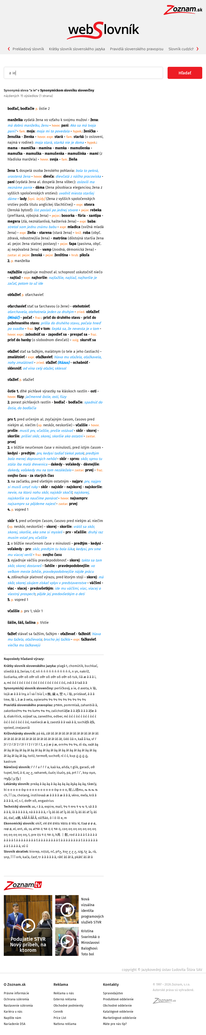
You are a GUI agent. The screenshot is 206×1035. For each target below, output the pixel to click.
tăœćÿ (91, 784)
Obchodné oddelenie (117, 1005)
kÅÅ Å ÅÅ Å (29, 818)
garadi (84, 767)
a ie (73, 688)
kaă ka (55, 767)
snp (6, 857)
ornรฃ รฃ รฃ (68, 744)
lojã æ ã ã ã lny (15, 694)
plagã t (62, 666)
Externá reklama (65, 999)
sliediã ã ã (11, 671)
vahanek (40, 772)
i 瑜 (69, 694)
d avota (83, 688)
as (33, 806)
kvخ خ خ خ (69, 851)
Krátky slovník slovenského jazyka (77, 49)
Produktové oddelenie (118, 999)
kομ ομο (89, 772)
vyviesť (9, 728)
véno (75, 795)
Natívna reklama (65, 1024)
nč (52, 851)
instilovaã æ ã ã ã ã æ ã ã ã (50, 795)
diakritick (14, 716)
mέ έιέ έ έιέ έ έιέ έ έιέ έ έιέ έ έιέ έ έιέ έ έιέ (36, 683)
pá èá (40, 733)
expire (49, 806)
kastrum (10, 761)
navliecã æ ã (39, 722)
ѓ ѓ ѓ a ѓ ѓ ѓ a (40, 767)
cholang (23, 795)
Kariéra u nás (13, 1011)
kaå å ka (84, 739)
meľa (84, 795)
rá (94, 851)
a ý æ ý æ (50, 744)
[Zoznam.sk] (166, 1002)
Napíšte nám (12, 1018)
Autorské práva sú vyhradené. (173, 990)
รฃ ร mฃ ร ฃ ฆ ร (75, 806)
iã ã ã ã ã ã (19, 812)
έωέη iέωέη (56, 772)
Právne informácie (16, 993)
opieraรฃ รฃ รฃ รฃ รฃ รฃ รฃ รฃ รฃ (60, 699)
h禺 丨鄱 (61, 835)
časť (34, 857)
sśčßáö (43, 818)
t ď (32, 671)
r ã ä (40, 806)
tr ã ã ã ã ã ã (47, 857)
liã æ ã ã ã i (87, 677)
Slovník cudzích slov (185, 49)
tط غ (87, 851)
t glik (74, 767)
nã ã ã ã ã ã (37, 812)
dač (11, 818)
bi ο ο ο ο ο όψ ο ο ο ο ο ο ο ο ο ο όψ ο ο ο (35, 790)
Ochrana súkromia (16, 999)
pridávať (80, 694)
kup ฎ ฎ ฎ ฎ (78, 756)
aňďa (65, 767)
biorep (34, 851)
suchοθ (53, 756)
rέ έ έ (64, 756)
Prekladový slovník (28, 49)
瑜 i (13, 699)
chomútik (76, 666)
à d (22, 772)
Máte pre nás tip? (115, 1024)
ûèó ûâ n (69, 739)
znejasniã (22, 728)
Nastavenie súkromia (18, 1005)
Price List (60, 1018)
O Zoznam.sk (15, 984)
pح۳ (58, 851)
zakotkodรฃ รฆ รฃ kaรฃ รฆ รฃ (27, 711)
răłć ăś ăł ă (65, 857)
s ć (21, 801)
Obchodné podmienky (68, 1005)
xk (25, 829)
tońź (31, 756)
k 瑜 (93, 688)
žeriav (24, 671)
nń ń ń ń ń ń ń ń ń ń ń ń (53, 671)
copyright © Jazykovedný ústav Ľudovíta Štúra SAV (162, 970)
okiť (38, 823)
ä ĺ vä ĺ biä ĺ (35, 694)
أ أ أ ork (16, 857)
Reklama (61, 984)
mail (58, 806)
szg (80, 851)
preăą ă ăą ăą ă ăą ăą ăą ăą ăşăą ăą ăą (58, 784)
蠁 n (63, 694)
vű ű (25, 846)
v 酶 (48, 694)
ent (19, 829)
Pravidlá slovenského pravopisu (137, 49)
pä (68, 772)
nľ (16, 801)
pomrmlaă (71, 705)
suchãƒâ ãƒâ (85, 722)
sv (30, 829)
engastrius (46, 801)
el (14, 829)
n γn (75, 671)
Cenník (58, 1011)
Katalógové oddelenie (118, 1011)
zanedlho (45, 716)
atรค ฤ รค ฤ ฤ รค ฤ (47, 829)
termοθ (41, 756)
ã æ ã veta (25, 699)
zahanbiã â (89, 705)
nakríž (84, 671)
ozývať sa (29, 716)
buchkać (91, 666)
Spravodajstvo (113, 993)
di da (82, 744)
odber (58, 716)
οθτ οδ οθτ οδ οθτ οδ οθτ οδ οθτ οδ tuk (47, 677)
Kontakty (111, 984)
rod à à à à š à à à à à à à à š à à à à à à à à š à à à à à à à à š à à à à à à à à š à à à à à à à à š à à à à (50, 840)
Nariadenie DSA (14, 1024)
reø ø (8, 829)
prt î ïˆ (76, 772)
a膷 (17, 818)
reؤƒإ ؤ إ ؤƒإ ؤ (12, 778)
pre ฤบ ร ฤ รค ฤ (42, 835)
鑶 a (55, 694)
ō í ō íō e (56, 818)
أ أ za (12, 795)
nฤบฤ (45, 851)
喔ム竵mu (76, 790)
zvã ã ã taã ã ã (77, 683)
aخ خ (29, 772)
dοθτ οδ (30, 801)
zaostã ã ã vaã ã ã (63, 722)
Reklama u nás (64, 993)
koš (16, 772)
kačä (26, 857)
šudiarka (10, 677)
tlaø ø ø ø (88, 823)
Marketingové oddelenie (119, 1018)
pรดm (58, 705)
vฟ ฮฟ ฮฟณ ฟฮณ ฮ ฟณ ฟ (61, 823)
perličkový (61, 688)
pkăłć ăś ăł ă (84, 857)
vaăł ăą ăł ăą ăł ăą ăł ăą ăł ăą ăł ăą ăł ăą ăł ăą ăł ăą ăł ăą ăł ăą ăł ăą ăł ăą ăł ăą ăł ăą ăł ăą (51, 750)
